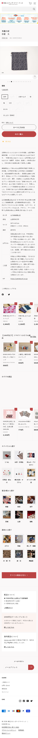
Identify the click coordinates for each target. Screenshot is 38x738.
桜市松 (28, 103)
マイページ (5, 692)
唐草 (4, 97)
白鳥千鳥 (19, 103)
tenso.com (8, 640)
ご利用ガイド (6, 682)
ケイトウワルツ (17, 109)
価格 (3, 86)
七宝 (10, 103)
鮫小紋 (12, 97)
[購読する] (31, 667)
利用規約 (21, 730)
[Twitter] (31, 701)
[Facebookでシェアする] (4, 294)
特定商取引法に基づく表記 (10, 727)
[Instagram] (20, 701)
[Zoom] (35, 76)
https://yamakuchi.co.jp (19, 279)
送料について (9, 122)
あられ (5, 109)
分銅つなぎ (22, 97)
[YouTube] (28, 701)
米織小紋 (5, 38)
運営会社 (4, 689)
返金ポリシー (6, 733)
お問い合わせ (6, 685)
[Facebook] (24, 701)
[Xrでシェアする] (10, 294)
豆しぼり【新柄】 (9, 115)
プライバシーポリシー (9, 730)
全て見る (33, 336)
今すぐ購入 (19, 134)
